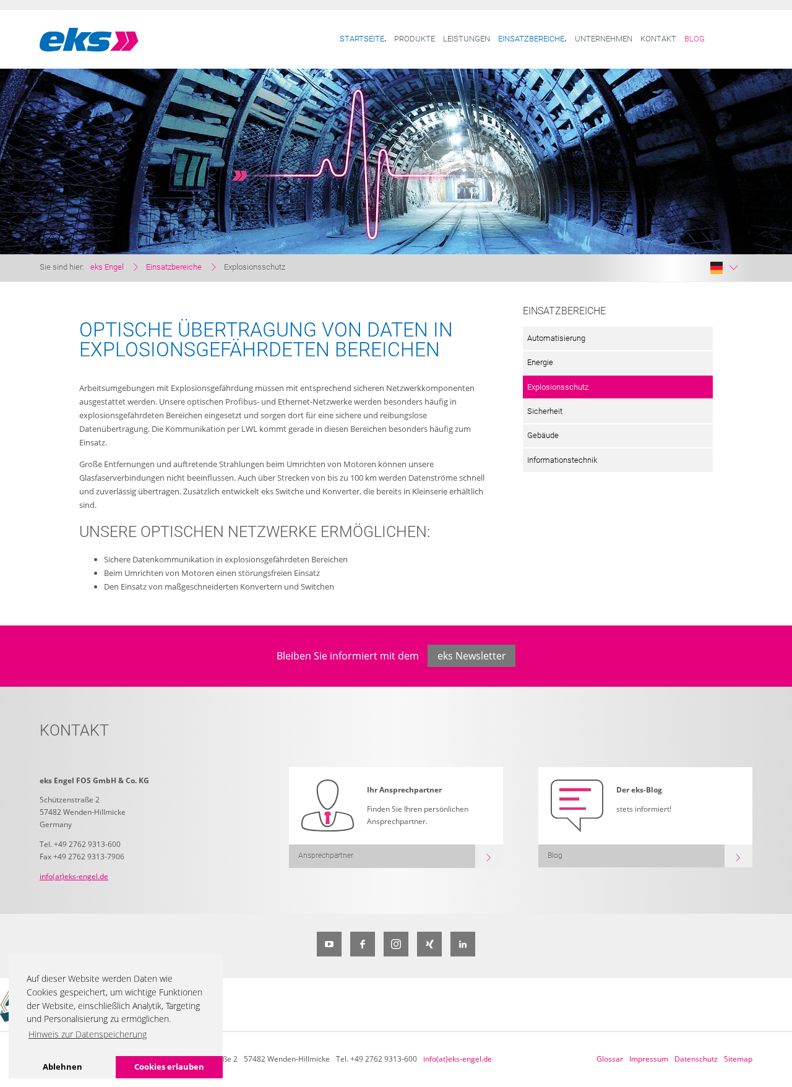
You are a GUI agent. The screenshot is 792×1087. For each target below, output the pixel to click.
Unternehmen (603, 38)
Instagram (396, 944)
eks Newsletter (471, 656)
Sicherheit (544, 411)
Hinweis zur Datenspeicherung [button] (87, 1034)
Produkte (414, 38)
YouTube (329, 944)
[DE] (724, 267)
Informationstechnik (562, 460)
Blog (694, 38)
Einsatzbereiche (531, 38)
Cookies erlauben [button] (169, 1066)
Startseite (362, 38)
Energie (540, 362)
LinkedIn (462, 944)
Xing (429, 944)
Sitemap (738, 1058)
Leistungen (466, 38)
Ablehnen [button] (62, 1066)
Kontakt (658, 38)
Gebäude (543, 435)
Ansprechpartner (325, 855)
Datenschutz (696, 1058)
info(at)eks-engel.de (74, 876)
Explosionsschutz (557, 387)
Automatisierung (556, 338)
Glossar (609, 1058)
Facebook (362, 944)
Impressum (648, 1058)
